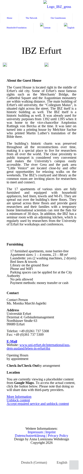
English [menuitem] (62, 462)
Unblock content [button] (18, 400)
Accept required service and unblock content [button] (38, 404)
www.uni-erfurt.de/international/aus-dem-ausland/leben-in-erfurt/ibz (38, 346)
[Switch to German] (45, 28)
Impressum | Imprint (42, 432)
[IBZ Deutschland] (57, 6)
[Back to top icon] (74, 465)
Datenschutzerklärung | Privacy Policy (41, 435)
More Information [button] (19, 396)
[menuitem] (31, 462)
